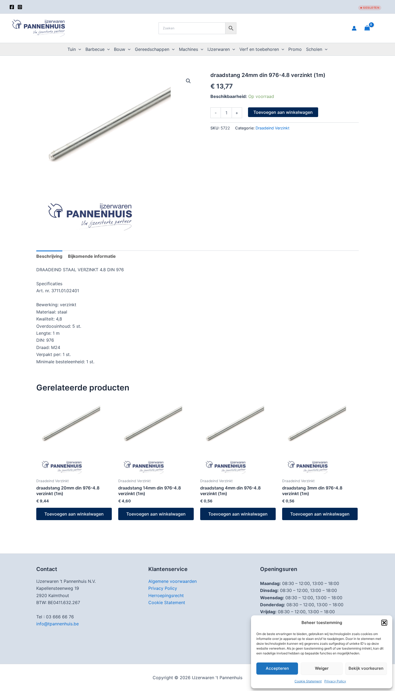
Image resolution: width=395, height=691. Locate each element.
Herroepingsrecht (166, 595)
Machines (188, 49)
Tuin (71, 49)
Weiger (322, 668)
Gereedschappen (152, 49)
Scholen (314, 49)
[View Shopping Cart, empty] (374, 28)
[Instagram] (19, 7)
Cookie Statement (308, 681)
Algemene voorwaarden (172, 581)
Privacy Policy (335, 681)
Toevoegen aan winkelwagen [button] (74, 514)
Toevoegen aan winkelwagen (283, 112)
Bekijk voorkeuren (366, 668)
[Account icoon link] (354, 28)
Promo (295, 49)
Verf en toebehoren (259, 49)
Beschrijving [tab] (49, 256)
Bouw (119, 49)
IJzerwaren (218, 49)
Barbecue (95, 49)
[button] (384, 622)
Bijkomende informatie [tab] (92, 256)
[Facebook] (11, 7)
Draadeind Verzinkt (272, 128)
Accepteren (277, 668)
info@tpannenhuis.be (57, 623)
